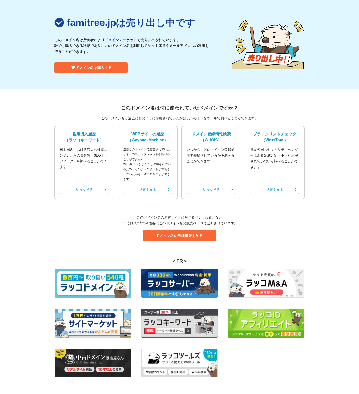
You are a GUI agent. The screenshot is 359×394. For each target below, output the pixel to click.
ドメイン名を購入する (94, 68)
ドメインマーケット (121, 40)
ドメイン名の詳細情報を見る (179, 236)
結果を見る (84, 190)
